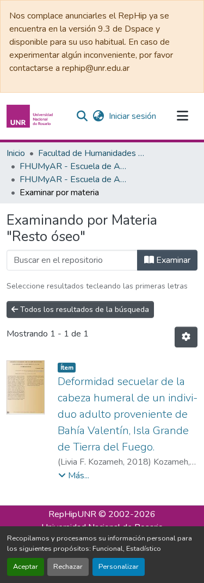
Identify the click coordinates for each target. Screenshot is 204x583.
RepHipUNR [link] (72, 514)
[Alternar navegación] (182, 116)
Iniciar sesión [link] (132, 116)
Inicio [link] (16, 153)
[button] (31, 116)
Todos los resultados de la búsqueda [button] (83, 309)
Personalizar (118, 567)
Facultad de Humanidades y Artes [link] (92, 153)
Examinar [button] (172, 260)
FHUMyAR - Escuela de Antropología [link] (74, 166)
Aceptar (25, 567)
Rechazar (68, 567)
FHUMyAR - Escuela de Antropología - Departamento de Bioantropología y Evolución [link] (74, 179)
